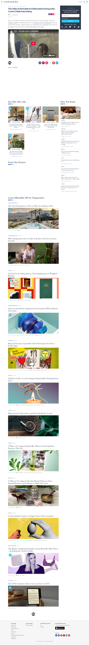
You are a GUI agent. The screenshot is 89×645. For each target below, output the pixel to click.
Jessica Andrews (13, 230)
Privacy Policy (13, 631)
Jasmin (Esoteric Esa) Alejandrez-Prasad (19, 370)
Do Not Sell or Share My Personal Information (17, 636)
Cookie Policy (13, 638)
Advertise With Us (14, 628)
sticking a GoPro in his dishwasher (42, 23)
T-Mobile (28, 265)
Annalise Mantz (13, 265)
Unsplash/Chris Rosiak (21, 437)
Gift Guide (10, 580)
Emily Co (16, 15)
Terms (12, 630)
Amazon (20, 300)
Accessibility (13, 626)
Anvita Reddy (12, 575)
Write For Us (13, 625)
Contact (12, 633)
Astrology (10, 340)
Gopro (9, 67)
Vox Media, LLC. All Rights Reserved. (46, 641)
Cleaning (15, 67)
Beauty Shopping (12, 545)
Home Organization (12, 235)
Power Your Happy (29, 625)
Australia (42, 626)
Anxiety (10, 270)
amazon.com (39, 335)
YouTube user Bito (12, 23)
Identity (10, 375)
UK (41, 625)
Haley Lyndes (12, 335)
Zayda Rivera (12, 405)
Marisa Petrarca (13, 300)
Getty (32, 540)
